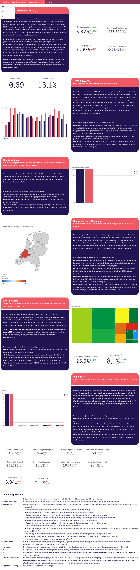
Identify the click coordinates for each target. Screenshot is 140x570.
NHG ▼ (49, 2)
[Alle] (3, 7)
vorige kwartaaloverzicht (81, 100)
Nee (3, 17)
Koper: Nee (5, 2)
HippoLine (68, 499)
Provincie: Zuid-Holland (36, 2)
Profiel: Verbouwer (18, 2)
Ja (2, 12)
